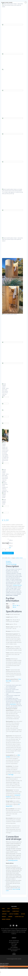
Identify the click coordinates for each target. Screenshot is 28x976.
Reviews (23, 914)
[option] (14, 974)
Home (3, 908)
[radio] (11, 539)
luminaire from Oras (17, 585)
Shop (8, 908)
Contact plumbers (14, 914)
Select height (5, 543)
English (4, 916)
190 (17, 605)
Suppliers (4, 914)
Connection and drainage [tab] (11, 564)
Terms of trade (6, 911)
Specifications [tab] (9, 562)
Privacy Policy (15, 908)
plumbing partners (13, 860)
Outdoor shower (19, 557)
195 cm (14, 605)
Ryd (10, 547)
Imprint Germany (6, 919)
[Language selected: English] (14, 974)
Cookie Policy (15, 911)
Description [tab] (8, 561)
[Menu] (25, 2)
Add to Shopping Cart (8, 553)
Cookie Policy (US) (19, 916)
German (10, 916)
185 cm (14, 607)
